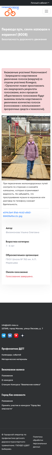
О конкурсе (7, 380)
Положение (7, 375)
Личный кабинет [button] (39, 3)
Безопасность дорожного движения (24, 39)
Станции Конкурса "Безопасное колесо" (21, 384)
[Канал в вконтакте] (10, 335)
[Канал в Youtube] (16, 335)
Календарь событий (11, 355)
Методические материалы (14, 359)
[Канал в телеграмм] (4, 335)
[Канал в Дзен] (22, 335)
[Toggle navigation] (46, 11)
